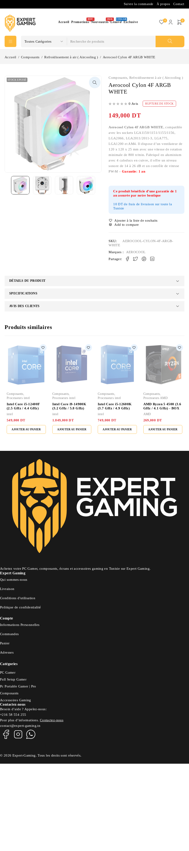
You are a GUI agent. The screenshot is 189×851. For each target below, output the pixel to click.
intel (10, 414)
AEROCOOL (136, 252)
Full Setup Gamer (13, 679)
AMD (147, 414)
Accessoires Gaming (15, 700)
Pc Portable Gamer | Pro (18, 686)
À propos (163, 4)
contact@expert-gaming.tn (20, 726)
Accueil (10, 57)
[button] (94, 82)
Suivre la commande (138, 4)
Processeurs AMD (155, 398)
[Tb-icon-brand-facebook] (6, 734)
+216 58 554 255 (13, 714)
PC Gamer (7, 672)
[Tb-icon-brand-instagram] (18, 734)
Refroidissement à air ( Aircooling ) (71, 57)
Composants (30, 57)
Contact (178, 4)
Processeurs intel (18, 398)
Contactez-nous (51, 720)
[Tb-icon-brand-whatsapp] (31, 734)
